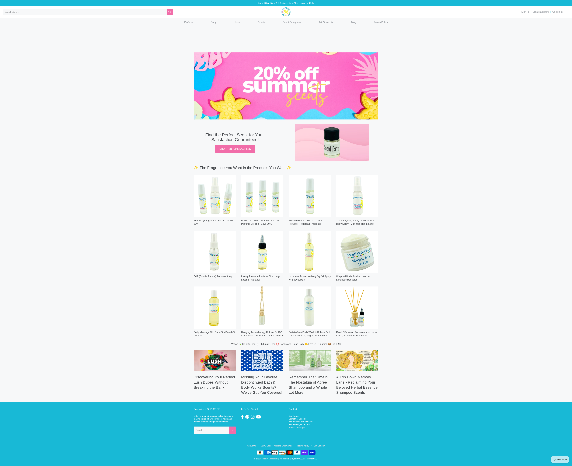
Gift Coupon (319, 446)
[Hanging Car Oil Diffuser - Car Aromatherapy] (262, 307)
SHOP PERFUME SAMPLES (235, 149)
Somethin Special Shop (269, 459)
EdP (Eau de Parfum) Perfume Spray (213, 276)
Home (237, 22)
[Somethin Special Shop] (286, 11)
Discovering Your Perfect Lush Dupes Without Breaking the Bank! (214, 382)
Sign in (525, 12)
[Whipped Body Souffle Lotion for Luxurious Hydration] (357, 252)
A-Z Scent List (326, 22)
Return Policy (381, 22)
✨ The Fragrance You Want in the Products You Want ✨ (243, 168)
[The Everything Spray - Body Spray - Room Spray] (357, 196)
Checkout (557, 12)
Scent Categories (292, 22)
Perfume (188, 22)
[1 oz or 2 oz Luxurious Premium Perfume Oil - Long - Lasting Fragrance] (262, 252)
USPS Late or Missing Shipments (276, 446)
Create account (541, 12)
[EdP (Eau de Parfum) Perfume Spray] (215, 252)
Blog (353, 22)
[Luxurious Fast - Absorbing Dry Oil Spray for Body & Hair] (310, 252)
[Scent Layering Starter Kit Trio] (215, 196)
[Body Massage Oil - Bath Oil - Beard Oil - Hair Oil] (215, 307)
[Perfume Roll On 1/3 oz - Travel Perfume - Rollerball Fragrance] (310, 196)
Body (213, 22)
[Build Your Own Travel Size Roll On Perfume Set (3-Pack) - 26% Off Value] (262, 196)
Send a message (297, 427)
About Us (251, 446)
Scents (261, 22)
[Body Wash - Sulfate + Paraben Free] (310, 307)
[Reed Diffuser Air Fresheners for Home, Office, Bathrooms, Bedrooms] (357, 307)
